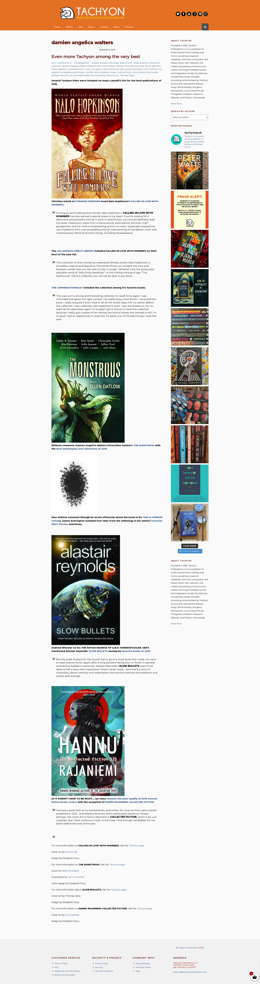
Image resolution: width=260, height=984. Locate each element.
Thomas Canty (127, 75)
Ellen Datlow (109, 66)
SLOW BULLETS (98, 651)
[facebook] (183, 14)
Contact (129, 27)
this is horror (112, 75)
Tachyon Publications (188, 947)
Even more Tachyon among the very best (95, 56)
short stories (139, 72)
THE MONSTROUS (143, 445)
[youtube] (189, 14)
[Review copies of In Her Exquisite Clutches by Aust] (190, 288)
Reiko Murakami (70, 871)
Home (57, 27)
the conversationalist (79, 75)
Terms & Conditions (104, 971)
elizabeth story (94, 66)
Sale (80, 27)
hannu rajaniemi (153, 66)
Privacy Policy (101, 963)
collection (56, 66)
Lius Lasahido (72, 915)
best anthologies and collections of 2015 (81, 449)
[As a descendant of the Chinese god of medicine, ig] (190, 522)
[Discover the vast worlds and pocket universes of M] (190, 366)
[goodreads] (194, 14)
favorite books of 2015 (136, 651)
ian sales (96, 69)
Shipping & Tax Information (67, 971)
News (116, 27)
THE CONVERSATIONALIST (67, 287)
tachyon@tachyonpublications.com (190, 972)
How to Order (60, 963)
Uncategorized (81, 63)
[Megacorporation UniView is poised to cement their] (190, 483)
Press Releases (143, 963)
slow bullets (152, 72)
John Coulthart (76, 877)
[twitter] (178, 14)
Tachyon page (136, 845)
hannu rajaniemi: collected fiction (67, 69)
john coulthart (151, 69)
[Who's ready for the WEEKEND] (190, 327)
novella (89, 72)
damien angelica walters (74, 66)
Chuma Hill (71, 852)
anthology (114, 63)
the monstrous (98, 75)
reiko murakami (102, 72)
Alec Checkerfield (61, 63)
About (91, 27)
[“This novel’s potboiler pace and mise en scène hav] (190, 249)
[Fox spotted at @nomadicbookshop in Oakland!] (190, 444)
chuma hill (154, 63)
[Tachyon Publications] (92, 21)
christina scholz (140, 63)
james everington (134, 69)
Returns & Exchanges (64, 975)
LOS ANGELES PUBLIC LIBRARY (75, 251)
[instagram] (206, 14)
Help (138, 971)
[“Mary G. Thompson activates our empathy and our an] (190, 405)
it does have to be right (112, 69)
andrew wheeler (100, 63)
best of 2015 (126, 63)
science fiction (125, 72)
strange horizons (59, 75)
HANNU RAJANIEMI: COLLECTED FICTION (129, 802)
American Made (143, 967)
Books (69, 27)
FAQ (56, 967)
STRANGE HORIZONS (87, 201)
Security (99, 967)
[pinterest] (200, 14)
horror (88, 69)
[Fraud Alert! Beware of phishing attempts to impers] (190, 210)
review (113, 72)
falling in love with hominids (130, 66)
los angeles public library (72, 72)
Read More (176, 103)
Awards (104, 27)
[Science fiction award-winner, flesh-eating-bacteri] (190, 170)
